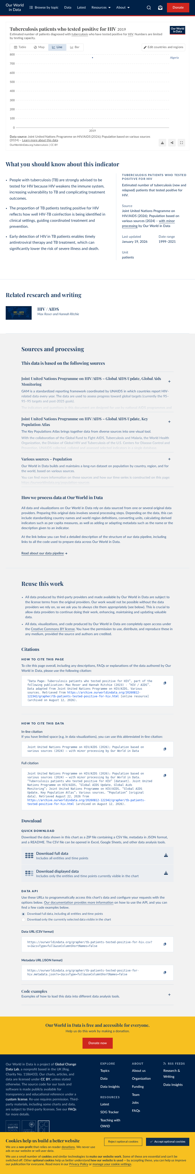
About (121, 7)
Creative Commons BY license (53, 629)
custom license (16, 1099)
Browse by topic (46, 7)
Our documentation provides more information (78, 902)
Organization (141, 1078)
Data (67, 7)
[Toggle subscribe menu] (160, 7)
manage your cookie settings (112, 1164)
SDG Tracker (109, 1112)
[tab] (20, 47)
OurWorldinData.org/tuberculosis (29, 145)
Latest (81, 7)
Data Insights (110, 1086)
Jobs (135, 1102)
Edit (165, 47)
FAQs (72, 1109)
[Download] (162, 143)
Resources (99, 7)
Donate (178, 7)
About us (139, 1071)
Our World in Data (15, 7)
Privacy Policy (78, 1164)
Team (136, 1095)
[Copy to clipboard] (160, 683)
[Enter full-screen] (181, 143)
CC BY (54, 145)
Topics (104, 1071)
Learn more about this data (40, 140)
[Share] (172, 143)
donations (68, 1147)
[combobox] (149, 7)
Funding (138, 1086)
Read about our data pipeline (42, 553)
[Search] (149, 7)
